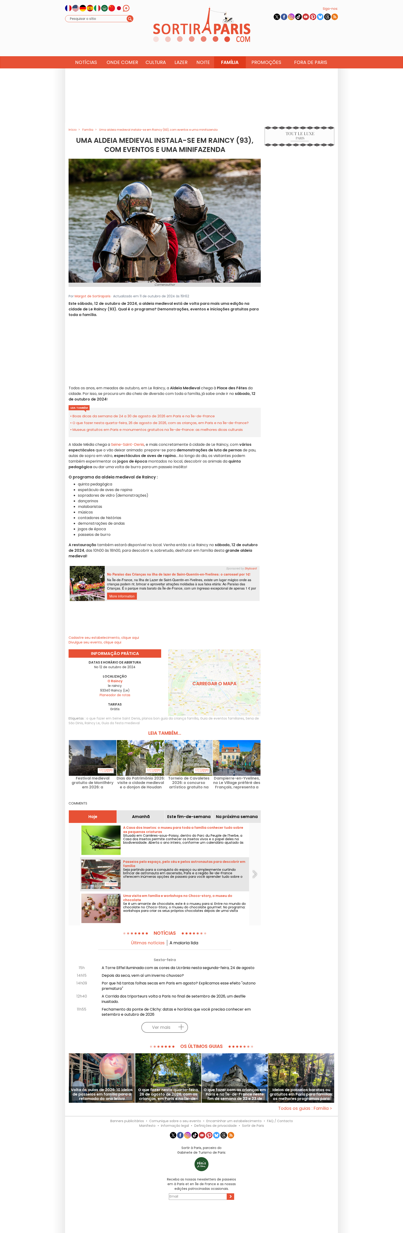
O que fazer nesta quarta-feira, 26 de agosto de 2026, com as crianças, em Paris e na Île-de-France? (161, 422)
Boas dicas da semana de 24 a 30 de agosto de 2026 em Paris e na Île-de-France (144, 416)
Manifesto (147, 1125)
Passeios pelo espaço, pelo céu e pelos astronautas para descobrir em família (184, 863)
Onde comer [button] (122, 62)
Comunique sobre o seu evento (175, 1121)
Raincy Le (92, 723)
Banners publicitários (127, 1121)
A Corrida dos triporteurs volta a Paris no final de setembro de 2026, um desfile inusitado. (174, 999)
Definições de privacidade (215, 1125)
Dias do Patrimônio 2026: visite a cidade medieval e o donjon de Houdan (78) (141, 782)
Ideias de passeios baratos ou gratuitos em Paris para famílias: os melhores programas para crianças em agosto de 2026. (301, 1094)
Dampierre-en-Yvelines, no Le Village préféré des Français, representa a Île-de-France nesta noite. (236, 782)
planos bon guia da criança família (170, 718)
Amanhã (141, 816)
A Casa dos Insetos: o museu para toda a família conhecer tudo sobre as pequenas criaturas (183, 829)
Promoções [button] (266, 62)
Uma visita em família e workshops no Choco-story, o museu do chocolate (177, 897)
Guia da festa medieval (120, 723)
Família (230, 62)
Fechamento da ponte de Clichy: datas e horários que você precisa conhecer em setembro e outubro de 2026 (176, 1012)
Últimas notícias (148, 943)
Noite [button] (203, 62)
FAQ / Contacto (280, 1121)
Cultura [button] (156, 62)
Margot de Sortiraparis (93, 296)
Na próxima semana (237, 816)
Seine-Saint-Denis (127, 444)
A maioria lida (184, 943)
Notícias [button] (86, 62)
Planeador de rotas (115, 695)
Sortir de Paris (253, 1125)
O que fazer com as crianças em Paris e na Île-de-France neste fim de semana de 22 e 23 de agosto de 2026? (235, 1094)
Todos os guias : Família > (305, 1108)
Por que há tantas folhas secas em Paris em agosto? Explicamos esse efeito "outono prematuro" (179, 985)
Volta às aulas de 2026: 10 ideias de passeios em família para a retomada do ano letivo (102, 1094)
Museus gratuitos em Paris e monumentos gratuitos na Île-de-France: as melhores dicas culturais (158, 429)
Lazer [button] (181, 62)
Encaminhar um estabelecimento (234, 1121)
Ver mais (161, 1027)
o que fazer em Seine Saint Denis (113, 718)
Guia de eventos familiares (222, 718)
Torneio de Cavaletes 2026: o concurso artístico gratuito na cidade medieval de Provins (188, 782)
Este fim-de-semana (189, 816)
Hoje (92, 816)
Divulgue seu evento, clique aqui (95, 642)
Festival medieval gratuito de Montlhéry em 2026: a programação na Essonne (93, 782)
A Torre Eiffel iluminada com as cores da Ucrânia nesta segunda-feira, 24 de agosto (178, 967)
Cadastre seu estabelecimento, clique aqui (104, 637)
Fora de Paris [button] (310, 62)
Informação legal (175, 1125)
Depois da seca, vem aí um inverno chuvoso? (143, 975)
